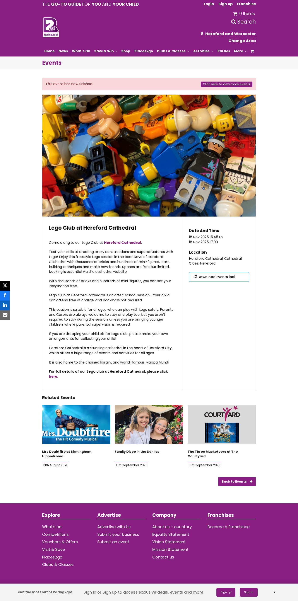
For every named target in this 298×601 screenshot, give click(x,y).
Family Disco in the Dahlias (137, 451)
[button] (252, 51)
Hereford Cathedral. (123, 242)
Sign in (248, 592)
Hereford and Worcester (230, 33)
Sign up (226, 592)
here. (53, 376)
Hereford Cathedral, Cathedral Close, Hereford (215, 261)
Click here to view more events (226, 84)
